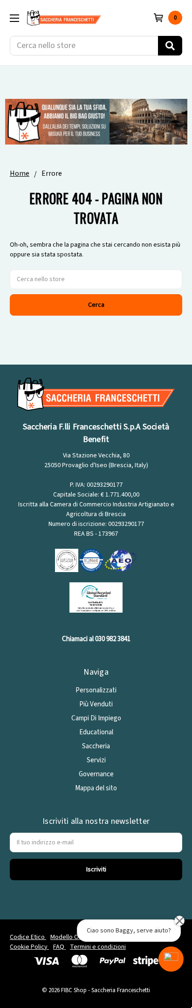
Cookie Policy (29, 947)
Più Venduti (96, 704)
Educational (96, 732)
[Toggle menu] (14, 18)
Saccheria (96, 746)
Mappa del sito (96, 788)
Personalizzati (96, 690)
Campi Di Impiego (96, 718)
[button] (171, 959)
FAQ (59, 947)
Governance (96, 774)
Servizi (96, 760)
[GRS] (96, 597)
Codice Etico (28, 937)
